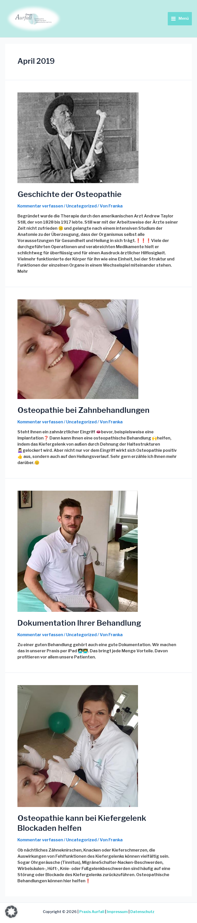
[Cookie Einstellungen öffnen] (11, 916)
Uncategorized (81, 206)
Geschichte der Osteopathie (69, 194)
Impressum (117, 911)
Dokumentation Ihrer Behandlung (79, 622)
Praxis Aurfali (91, 911)
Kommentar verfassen (40, 206)
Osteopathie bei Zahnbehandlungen (83, 410)
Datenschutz (142, 911)
